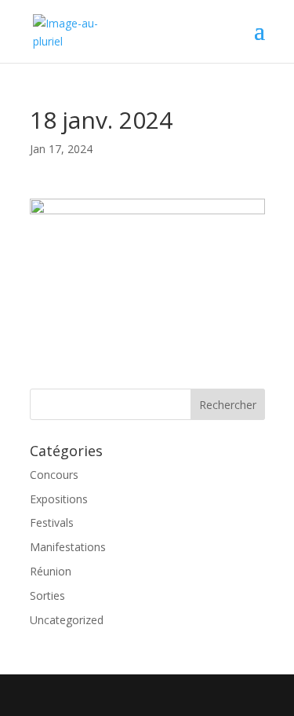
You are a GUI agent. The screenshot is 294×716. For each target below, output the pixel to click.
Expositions (59, 498)
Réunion (50, 571)
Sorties (47, 595)
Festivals (52, 522)
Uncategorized (66, 619)
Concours (54, 474)
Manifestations (68, 546)
